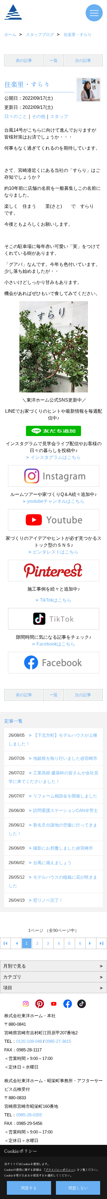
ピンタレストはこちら (55, 551)
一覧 (54, 60)
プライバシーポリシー (59, 1169)
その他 (38, 116)
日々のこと (15, 116)
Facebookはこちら (56, 644)
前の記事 (24, 60)
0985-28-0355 (29, 1114)
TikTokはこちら (55, 600)
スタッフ (59, 116)
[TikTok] (53, 619)
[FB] (53, 662)
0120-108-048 (29, 1041)
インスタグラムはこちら (56, 457)
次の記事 (83, 60)
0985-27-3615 (58, 1041)
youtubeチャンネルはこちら (55, 501)
